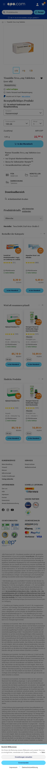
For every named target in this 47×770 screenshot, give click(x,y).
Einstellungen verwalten (23, 757)
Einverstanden (23, 763)
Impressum (13, 767)
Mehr (43, 752)
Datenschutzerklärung (30, 767)
